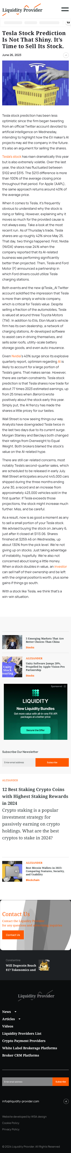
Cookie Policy (10, 1123)
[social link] (66, 1101)
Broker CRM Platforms (20, 1055)
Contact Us (13, 935)
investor (60, 566)
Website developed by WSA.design (24, 1116)
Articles (8, 1019)
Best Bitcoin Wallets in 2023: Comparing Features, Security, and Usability (45, 871)
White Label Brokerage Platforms (29, 1048)
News (6, 1011)
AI (59, 361)
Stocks (30, 647)
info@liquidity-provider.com (20, 1101)
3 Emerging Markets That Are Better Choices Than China (45, 640)
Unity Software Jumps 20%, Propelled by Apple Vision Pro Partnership (45, 667)
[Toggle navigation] (65, 12)
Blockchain (33, 880)
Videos (7, 1026)
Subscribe (52, 762)
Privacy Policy (10, 1129)
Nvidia (16, 356)
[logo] (22, 9)
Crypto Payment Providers (24, 1041)
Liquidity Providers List (21, 1033)
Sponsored (56, 686)
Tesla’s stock (11, 156)
